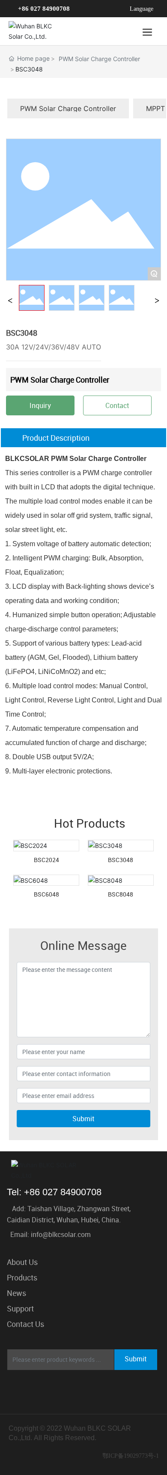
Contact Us (25, 1324)
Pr (10, 1277)
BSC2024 (46, 860)
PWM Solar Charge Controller (99, 58)
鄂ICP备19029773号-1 (130, 1456)
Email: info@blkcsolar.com (50, 1234)
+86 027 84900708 (44, 8)
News (16, 1293)
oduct (23, 1277)
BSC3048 (120, 860)
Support (20, 1308)
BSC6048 (46, 894)
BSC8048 (120, 894)
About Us (22, 1262)
